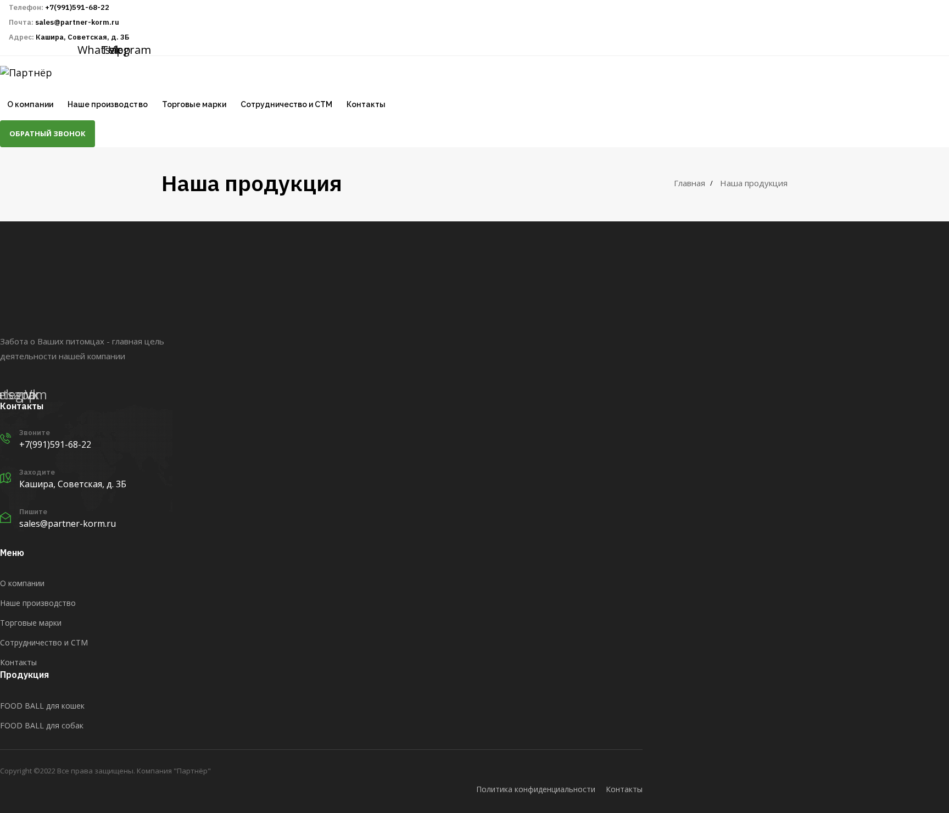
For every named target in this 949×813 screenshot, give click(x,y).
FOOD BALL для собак (41, 725)
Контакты (366, 104)
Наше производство (107, 104)
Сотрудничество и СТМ (286, 104)
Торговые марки (194, 104)
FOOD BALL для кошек (42, 705)
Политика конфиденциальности (535, 789)
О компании (30, 104)
